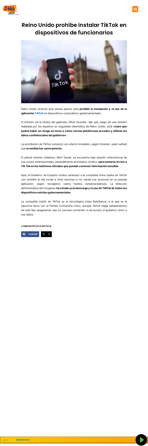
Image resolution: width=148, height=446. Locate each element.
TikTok (39, 113)
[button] (135, 9)
